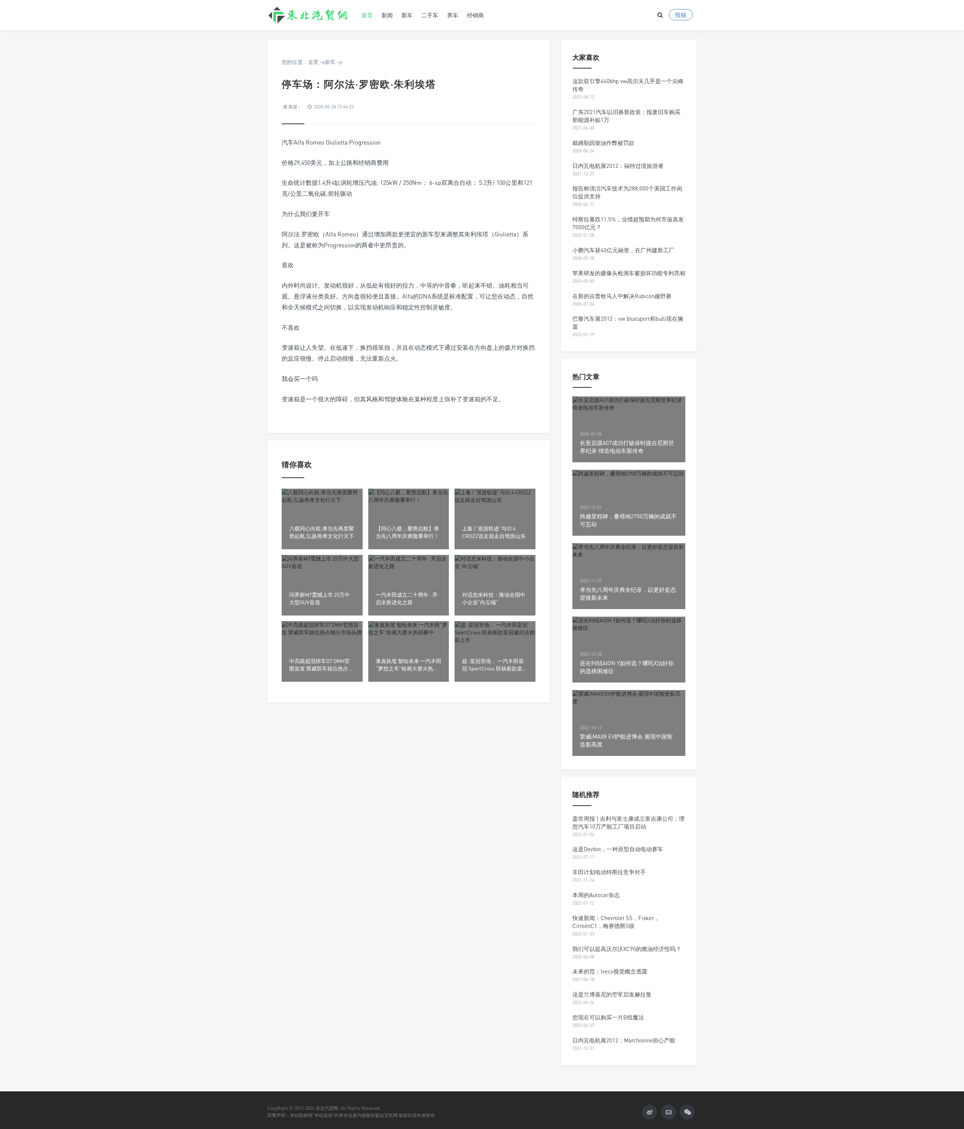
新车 (407, 15)
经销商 (475, 15)
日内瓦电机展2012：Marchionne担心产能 (623, 1040)
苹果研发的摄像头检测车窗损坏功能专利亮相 (628, 273)
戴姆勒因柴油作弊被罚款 (603, 142)
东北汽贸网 (308, 15)
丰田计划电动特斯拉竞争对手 (609, 871)
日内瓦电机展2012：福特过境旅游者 (618, 165)
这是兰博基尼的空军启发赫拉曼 (611, 994)
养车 (452, 15)
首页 (367, 15)
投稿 (680, 14)
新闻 (387, 15)
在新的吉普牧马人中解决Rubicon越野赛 (621, 296)
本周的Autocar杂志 (596, 894)
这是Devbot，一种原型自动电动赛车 (617, 849)
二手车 (429, 15)
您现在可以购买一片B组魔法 (608, 1017)
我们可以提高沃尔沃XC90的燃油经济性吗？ (626, 948)
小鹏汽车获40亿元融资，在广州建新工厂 (623, 250)
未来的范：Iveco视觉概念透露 (609, 971)
